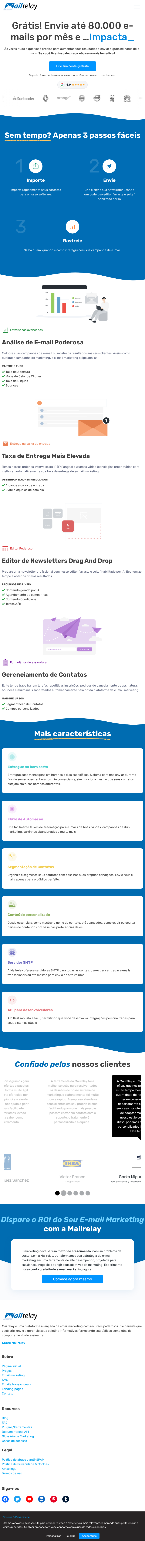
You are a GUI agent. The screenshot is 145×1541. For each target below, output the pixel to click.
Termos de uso (12, 1473)
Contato (7, 1393)
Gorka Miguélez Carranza (72, 1176)
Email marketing (13, 1375)
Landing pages (12, 1389)
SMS (5, 1380)
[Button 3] (75, 1193)
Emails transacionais (16, 1384)
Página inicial (11, 1366)
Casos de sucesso (14, 1441)
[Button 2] (69, 1193)
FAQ (5, 1422)
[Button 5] (88, 1193)
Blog (5, 1418)
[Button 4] (81, 1193)
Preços (7, 1370)
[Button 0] (57, 1193)
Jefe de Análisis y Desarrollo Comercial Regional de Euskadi (72, 1181)
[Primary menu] (136, 7)
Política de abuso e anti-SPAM (23, 1459)
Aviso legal (9, 1468)
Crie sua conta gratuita (72, 66)
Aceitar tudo (89, 1536)
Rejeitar (70, 1536)
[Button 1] (63, 1193)
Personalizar (53, 1536)
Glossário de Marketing (18, 1436)
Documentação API (15, 1432)
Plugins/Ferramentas (17, 1427)
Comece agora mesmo (72, 1279)
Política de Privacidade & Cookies (25, 1464)
